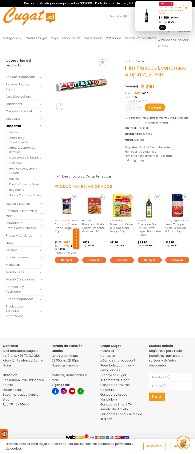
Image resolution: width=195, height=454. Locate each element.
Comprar (66, 260)
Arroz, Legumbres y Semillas (22, 150)
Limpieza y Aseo (17, 257)
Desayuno (13, 118)
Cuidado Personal (19, 111)
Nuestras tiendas (65, 365)
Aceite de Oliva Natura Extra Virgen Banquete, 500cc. (149, 230)
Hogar (10, 243)
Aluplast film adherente (154, 147)
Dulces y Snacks (18, 204)
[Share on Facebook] (128, 161)
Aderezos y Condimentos (18, 140)
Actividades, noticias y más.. (173, 43)
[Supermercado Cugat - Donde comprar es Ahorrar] (34, 16)
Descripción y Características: (87, 176)
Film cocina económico (140, 152)
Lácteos (12, 250)
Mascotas (13, 265)
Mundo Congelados (20, 279)
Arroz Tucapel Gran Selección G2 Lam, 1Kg (175, 228)
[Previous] (55, 234)
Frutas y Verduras (19, 235)
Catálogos (113, 38)
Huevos (14, 179)
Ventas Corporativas (140, 38)
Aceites (14, 132)
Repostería (16, 190)
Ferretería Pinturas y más (21, 213)
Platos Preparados (20, 299)
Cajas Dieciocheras (65, 38)
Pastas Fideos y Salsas (25, 184)
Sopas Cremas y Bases (25, 195)
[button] (59, 106)
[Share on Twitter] (135, 161)
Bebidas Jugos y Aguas (18, 87)
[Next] (189, 234)
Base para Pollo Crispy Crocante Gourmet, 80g (93, 228)
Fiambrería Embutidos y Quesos (21, 225)
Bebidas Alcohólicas (20, 77)
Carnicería (14, 104)
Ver (162, 27)
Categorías (11, 38)
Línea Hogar (93, 38)
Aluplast (139, 139)
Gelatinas (15, 163)
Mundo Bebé (15, 272)
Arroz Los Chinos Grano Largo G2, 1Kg (66, 228)
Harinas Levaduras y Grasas (23, 171)
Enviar (157, 396)
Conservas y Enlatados (25, 157)
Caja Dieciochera (18, 96)
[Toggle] (40, 77)
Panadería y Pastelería (15, 289)
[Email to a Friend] (142, 161)
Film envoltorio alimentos (141, 156)
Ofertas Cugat (36, 38)
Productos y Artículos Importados (15, 311)
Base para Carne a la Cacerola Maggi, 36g (121, 228)
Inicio (128, 61)
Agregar (154, 107)
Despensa (13, 126)
